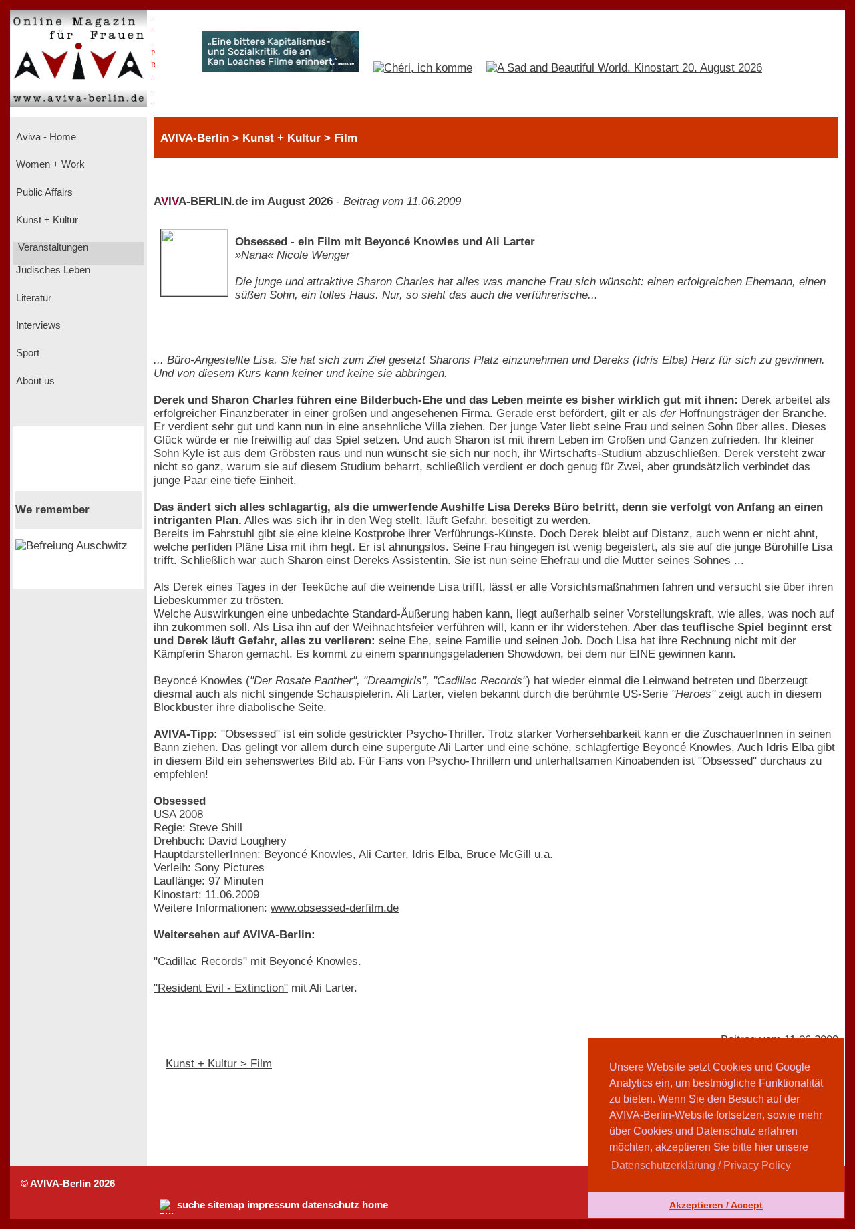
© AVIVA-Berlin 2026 (68, 1183)
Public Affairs (43, 192)
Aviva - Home (44, 137)
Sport (26, 353)
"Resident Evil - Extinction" (221, 988)
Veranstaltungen (51, 247)
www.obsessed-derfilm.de (335, 908)
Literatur (32, 298)
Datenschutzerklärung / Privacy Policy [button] (701, 1165)
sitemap (226, 1205)
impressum (273, 1205)
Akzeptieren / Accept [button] (716, 1205)
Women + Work (49, 164)
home (375, 1205)
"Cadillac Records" (200, 961)
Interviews (37, 325)
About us (34, 381)
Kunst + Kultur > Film (219, 1063)
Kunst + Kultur (45, 220)
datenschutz (330, 1205)
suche (191, 1205)
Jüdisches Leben (51, 270)
